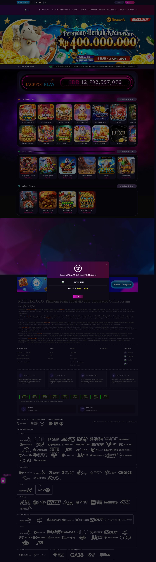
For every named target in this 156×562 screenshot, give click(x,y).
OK (78, 296)
